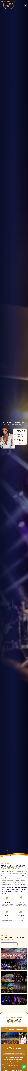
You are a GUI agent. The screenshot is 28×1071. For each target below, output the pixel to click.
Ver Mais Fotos (10, 944)
